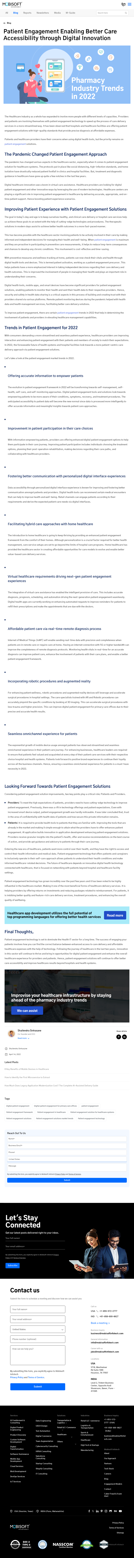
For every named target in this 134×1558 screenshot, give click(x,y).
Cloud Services (16, 1466)
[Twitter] (93, 1511)
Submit (67, 1180)
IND (104, 1316)
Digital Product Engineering (16, 1429)
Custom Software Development (17, 1441)
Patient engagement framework (19, 1112)
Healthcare (61, 1435)
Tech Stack (109, 1469)
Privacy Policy (60, 1174)
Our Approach (110, 1459)
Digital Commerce (43, 1436)
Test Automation (43, 1431)
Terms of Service (75, 1174)
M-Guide (70, 13)
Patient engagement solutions (18, 1119)
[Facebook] (89, 1511)
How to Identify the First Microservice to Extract (27, 1077)
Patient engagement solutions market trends (54, 1119)
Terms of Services (116, 1528)
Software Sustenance (19, 1454)
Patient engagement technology (91, 1119)
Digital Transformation (17, 1448)
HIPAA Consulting (43, 1451)
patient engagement (15, 144)
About (106, 1453)
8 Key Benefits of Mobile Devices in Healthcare (27, 1069)
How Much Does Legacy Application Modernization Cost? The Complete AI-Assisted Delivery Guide (51, 1086)
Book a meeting (99, 1323)
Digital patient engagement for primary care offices (55, 1106)
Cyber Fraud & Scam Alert (113, 1495)
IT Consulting (41, 1474)
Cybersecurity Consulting (47, 1446)
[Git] (110, 1511)
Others (60, 1442)
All (6, 13)
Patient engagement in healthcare (51, 1112)
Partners (107, 1464)
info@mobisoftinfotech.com (105, 1343)
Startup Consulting (44, 1464)
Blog (15, 13)
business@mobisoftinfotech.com (107, 1333)
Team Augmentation (44, 1441)
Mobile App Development (16, 1460)
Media (57, 13)
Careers (107, 1474)
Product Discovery (18, 1435)
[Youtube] (120, 1511)
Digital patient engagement (17, 1106)
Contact (107, 1489)
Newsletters (43, 13)
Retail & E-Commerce (66, 1428)
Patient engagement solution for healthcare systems (92, 1112)
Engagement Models (113, 1484)
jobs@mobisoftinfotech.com (105, 1352)
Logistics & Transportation (87, 1427)
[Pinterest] (102, 1511)
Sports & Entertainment (87, 1434)
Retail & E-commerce (90, 1421)
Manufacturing (87, 1450)
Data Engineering (43, 1421)
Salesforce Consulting (40, 1457)
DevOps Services (17, 1477)
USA (104, 1311)
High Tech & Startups (90, 1445)
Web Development (18, 1471)
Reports (27, 13)
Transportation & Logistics (64, 1422)
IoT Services (15, 1482)
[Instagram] (106, 1511)
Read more (22, 1038)
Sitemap (120, 1533)
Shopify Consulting (44, 1469)
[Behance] (115, 1511)
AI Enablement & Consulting (17, 1422)
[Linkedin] (97, 1511)
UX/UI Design (41, 1426)
